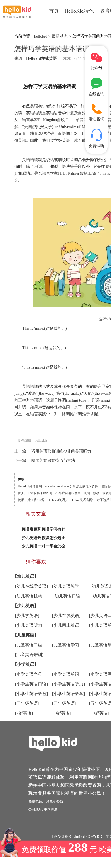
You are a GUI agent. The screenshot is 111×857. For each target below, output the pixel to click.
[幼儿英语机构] (29, 596)
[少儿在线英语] (66, 615)
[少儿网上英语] (66, 625)
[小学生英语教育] (31, 693)
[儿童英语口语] (29, 645)
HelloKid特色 (79, 11)
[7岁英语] (24, 713)
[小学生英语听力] (68, 684)
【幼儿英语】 (25, 576)
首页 (54, 11)
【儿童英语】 (25, 635)
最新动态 (60, 36)
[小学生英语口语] (31, 684)
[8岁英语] (62, 713)
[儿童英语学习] (66, 645)
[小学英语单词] (66, 674)
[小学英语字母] (29, 674)
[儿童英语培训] (29, 654)
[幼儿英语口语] (67, 596)
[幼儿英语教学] (66, 586)
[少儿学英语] (27, 615)
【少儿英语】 (25, 605)
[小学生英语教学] (68, 693)
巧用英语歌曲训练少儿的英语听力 (61, 451)
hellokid (40, 36)
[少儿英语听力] (29, 625)
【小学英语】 (25, 664)
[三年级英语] (27, 703)
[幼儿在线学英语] (31, 586)
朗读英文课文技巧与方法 (53, 460)
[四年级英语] (64, 703)
